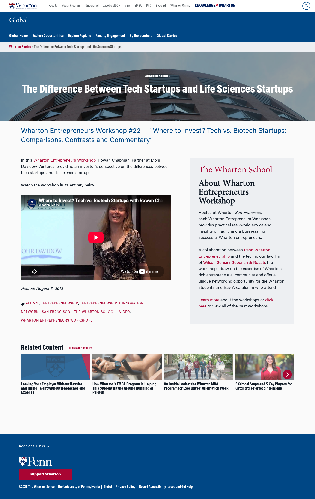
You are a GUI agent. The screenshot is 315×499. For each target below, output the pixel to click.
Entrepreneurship (60, 303)
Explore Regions (79, 36)
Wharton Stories (20, 47)
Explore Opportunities (48, 36)
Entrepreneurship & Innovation (113, 303)
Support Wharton (45, 474)
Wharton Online (180, 6)
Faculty (52, 6)
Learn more (209, 300)
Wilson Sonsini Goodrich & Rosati (234, 263)
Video (124, 312)
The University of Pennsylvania (79, 487)
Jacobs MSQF (111, 6)
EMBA (138, 6)
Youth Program (71, 6)
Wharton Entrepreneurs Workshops (57, 320)
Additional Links (32, 446)
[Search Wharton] (306, 6)
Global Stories (167, 36)
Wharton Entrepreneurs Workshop (64, 161)
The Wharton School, (42, 487)
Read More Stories (80, 348)
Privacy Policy (125, 487)
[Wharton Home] (23, 6)
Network (30, 312)
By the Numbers (141, 36)
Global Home (18, 36)
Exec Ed (161, 6)
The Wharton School (95, 312)
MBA (127, 6)
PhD (148, 6)
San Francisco (56, 312)
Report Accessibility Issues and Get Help (166, 487)
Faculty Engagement (110, 36)
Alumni (32, 303)
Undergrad (92, 6)
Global (108, 487)
